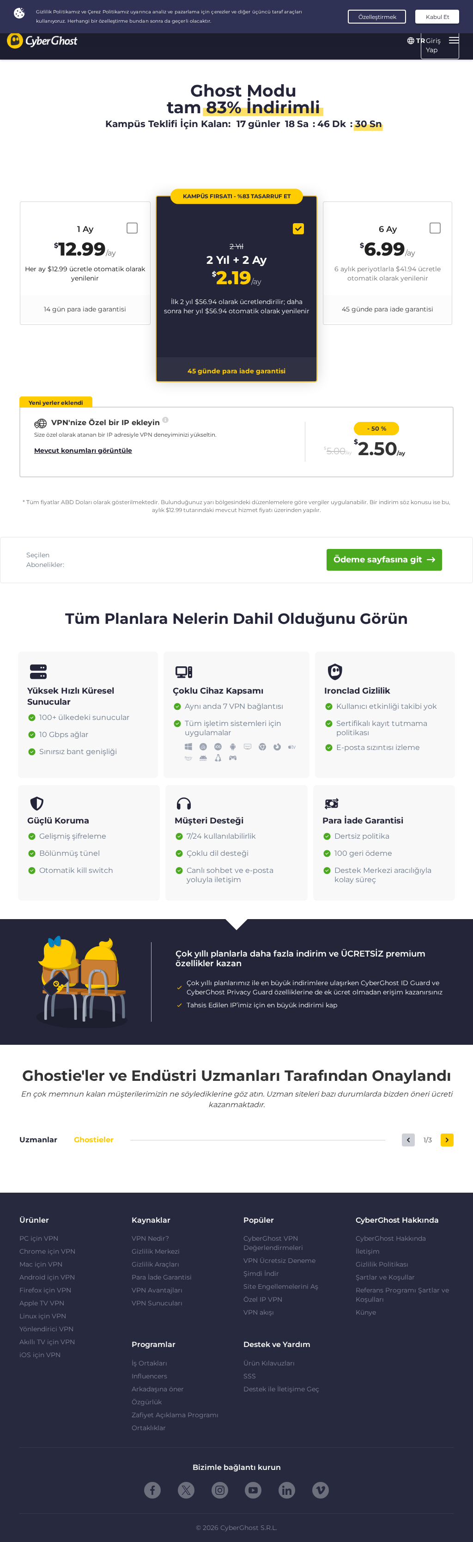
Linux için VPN (42, 1316)
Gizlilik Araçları (155, 1264)
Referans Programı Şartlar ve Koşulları (402, 1295)
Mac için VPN (40, 1264)
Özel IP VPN (262, 1299)
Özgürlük (147, 1402)
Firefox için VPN (45, 1290)
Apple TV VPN (41, 1303)
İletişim (368, 1251)
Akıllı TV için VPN (47, 1342)
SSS (249, 1376)
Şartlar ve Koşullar (385, 1277)
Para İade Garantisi (162, 1277)
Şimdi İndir (261, 1273)
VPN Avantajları (157, 1290)
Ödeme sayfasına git (378, 560)
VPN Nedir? (150, 1238)
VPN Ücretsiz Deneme (279, 1260)
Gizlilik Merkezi (156, 1251)
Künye (366, 1312)
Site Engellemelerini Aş (280, 1286)
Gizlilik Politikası (382, 1264)
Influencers (149, 1376)
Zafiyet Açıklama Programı (175, 1415)
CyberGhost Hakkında (391, 1238)
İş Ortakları (149, 1363)
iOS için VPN (40, 1355)
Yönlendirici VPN (46, 1329)
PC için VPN (38, 1238)
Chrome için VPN (47, 1251)
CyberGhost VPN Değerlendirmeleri (273, 1243)
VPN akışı (258, 1312)
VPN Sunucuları (157, 1303)
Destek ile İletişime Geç (281, 1389)
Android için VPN (47, 1277)
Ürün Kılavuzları (269, 1363)
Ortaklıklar (149, 1428)
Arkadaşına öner (158, 1389)
